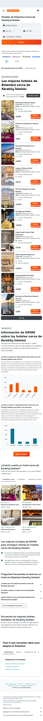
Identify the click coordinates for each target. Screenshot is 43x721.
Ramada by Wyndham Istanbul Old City (26, 297)
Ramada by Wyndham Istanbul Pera (26, 124)
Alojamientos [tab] (8, 652)
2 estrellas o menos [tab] (34, 479)
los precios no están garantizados (12, 702)
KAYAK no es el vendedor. (12, 708)
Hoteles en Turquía (13, 685)
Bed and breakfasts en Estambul (15, 664)
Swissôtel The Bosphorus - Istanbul (25, 147)
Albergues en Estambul (13, 669)
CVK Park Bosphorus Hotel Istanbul (25, 190)
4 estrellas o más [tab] (8, 479)
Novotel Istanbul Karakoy (24, 275)
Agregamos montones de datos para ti (16, 712)
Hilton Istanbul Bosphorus (25, 254)
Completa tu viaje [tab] (30, 652)
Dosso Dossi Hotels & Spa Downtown (24, 233)
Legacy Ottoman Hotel (23, 168)
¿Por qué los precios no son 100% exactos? (18, 715)
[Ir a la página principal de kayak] (13, 10)
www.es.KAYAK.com (10, 684)
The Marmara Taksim (23, 211)
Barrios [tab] (18, 652)
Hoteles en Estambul (26, 685)
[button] (3, 10)
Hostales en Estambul (12, 666)
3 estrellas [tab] (21, 479)
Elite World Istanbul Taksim (25, 103)
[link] (21, 454)
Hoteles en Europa (30, 684)
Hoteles (20, 684)
